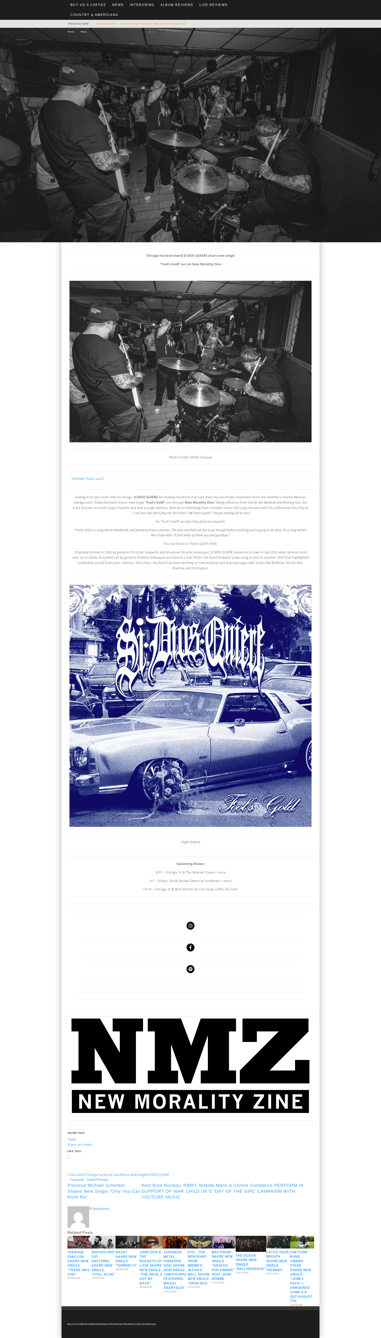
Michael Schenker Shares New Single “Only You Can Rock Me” (103, 1191)
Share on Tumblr (80, 1145)
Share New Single (134, 1175)
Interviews (142, 5)
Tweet (71, 1139)
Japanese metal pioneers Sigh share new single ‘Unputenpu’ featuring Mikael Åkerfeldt (175, 1269)
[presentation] (190, 361)
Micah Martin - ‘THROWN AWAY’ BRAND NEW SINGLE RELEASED (141, 23)
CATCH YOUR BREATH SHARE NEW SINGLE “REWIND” (277, 1261)
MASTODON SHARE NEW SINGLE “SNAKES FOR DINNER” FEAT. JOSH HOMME (223, 1265)
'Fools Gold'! (76, 1175)
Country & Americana (94, 14)
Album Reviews (177, 5)
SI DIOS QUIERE (158, 1175)
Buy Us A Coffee (88, 5)
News (118, 5)
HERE (213, 544)
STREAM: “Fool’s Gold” (87, 479)
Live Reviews (213, 5)
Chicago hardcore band (103, 1175)
